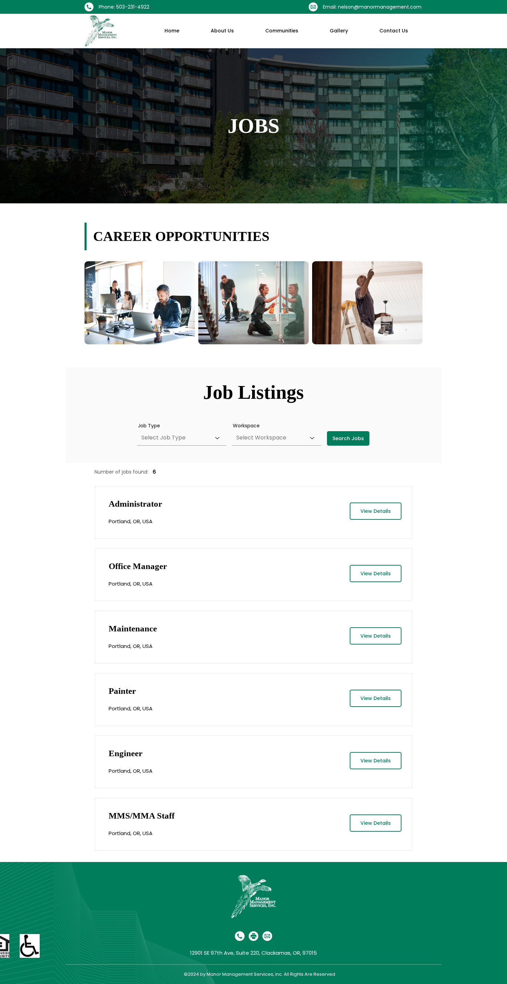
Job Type (149, 425)
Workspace (246, 425)
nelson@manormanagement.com (379, 6)
